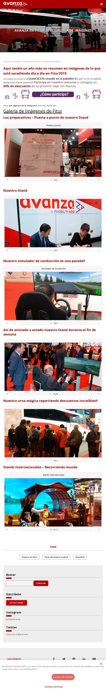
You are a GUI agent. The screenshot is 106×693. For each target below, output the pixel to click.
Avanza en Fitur (29, 557)
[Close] (101, 664)
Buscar (42, 583)
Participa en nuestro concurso (55, 82)
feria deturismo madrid (56, 557)
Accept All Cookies (63, 677)
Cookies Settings (54, 686)
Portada (7, 61)
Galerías (53, 24)
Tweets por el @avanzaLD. (17, 634)
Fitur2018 (79, 557)
